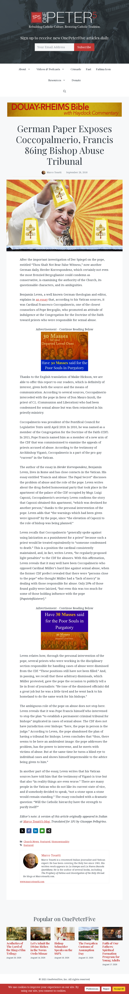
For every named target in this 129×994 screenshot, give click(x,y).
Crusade (76, 69)
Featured (45, 841)
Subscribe (84, 47)
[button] (64, 91)
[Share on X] (22, 830)
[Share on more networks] (48, 830)
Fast (88, 69)
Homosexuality (60, 841)
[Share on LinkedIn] (35, 830)
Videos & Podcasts (48, 69)
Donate (76, 80)
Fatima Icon (103, 69)
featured (29, 845)
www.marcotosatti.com (32, 881)
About (22, 69)
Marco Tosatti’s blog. (36, 821)
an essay (42, 299)
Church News (31, 841)
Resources (54, 80)
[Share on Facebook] (28, 830)
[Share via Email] (42, 830)
